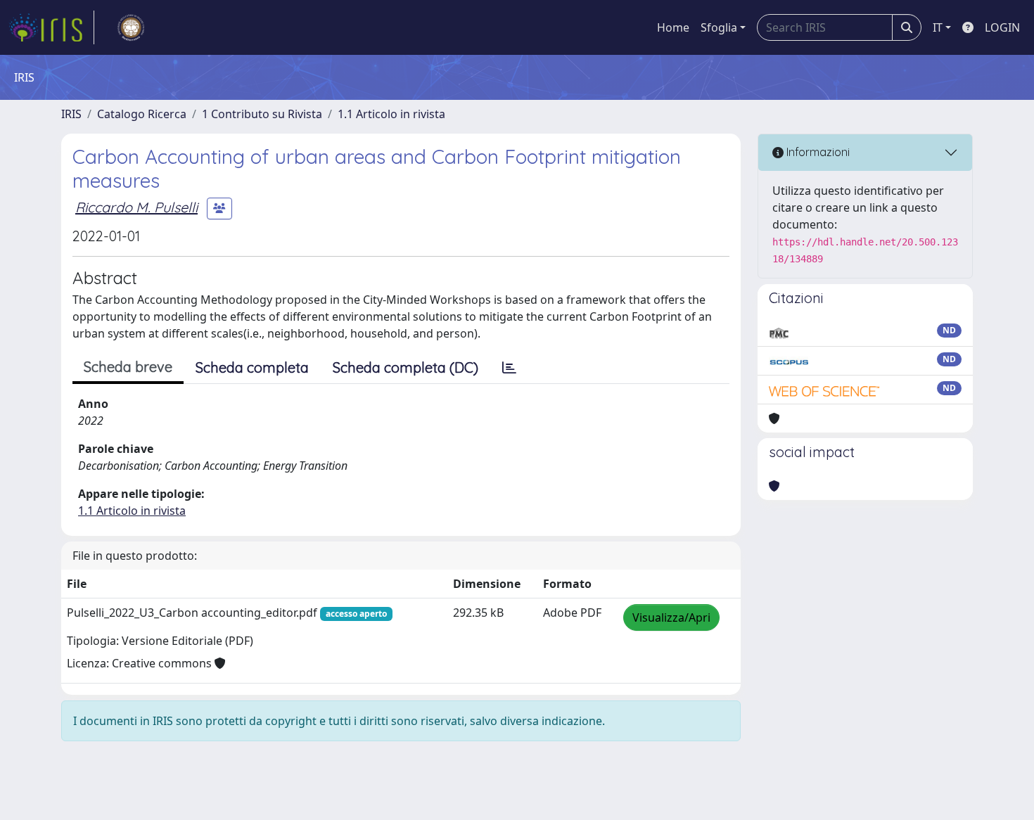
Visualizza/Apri (671, 617)
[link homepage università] (131, 27)
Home (673, 27)
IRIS (71, 114)
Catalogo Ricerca (141, 114)
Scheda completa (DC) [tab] (405, 367)
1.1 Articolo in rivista (391, 114)
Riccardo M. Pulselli (136, 207)
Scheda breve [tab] (128, 367)
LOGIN (1002, 27)
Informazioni (817, 152)
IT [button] (938, 27)
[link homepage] (51, 27)
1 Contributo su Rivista (262, 114)
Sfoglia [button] (719, 27)
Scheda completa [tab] (252, 367)
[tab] (509, 368)
